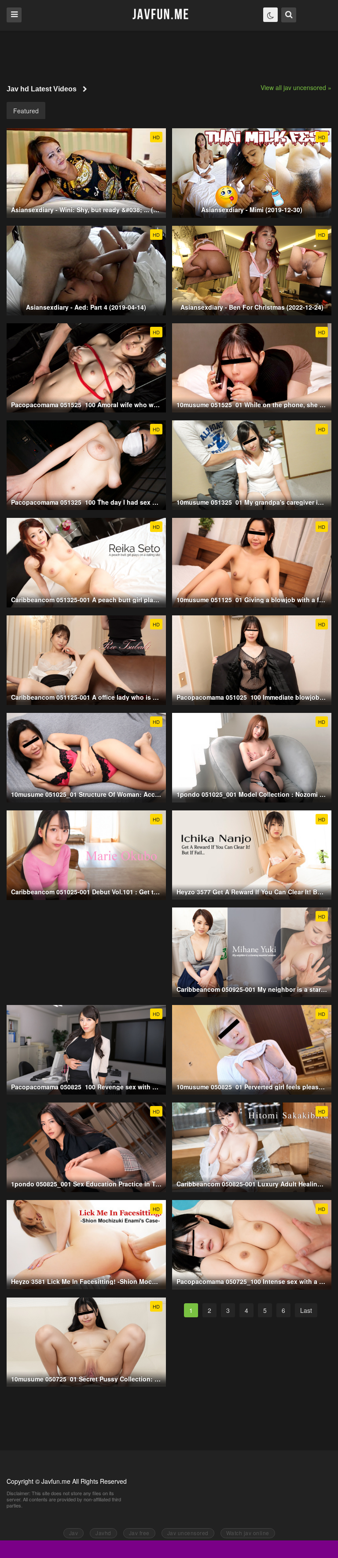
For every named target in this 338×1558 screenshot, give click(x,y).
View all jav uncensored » (296, 87)
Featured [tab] (26, 110)
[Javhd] (161, 15)
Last (306, 1310)
